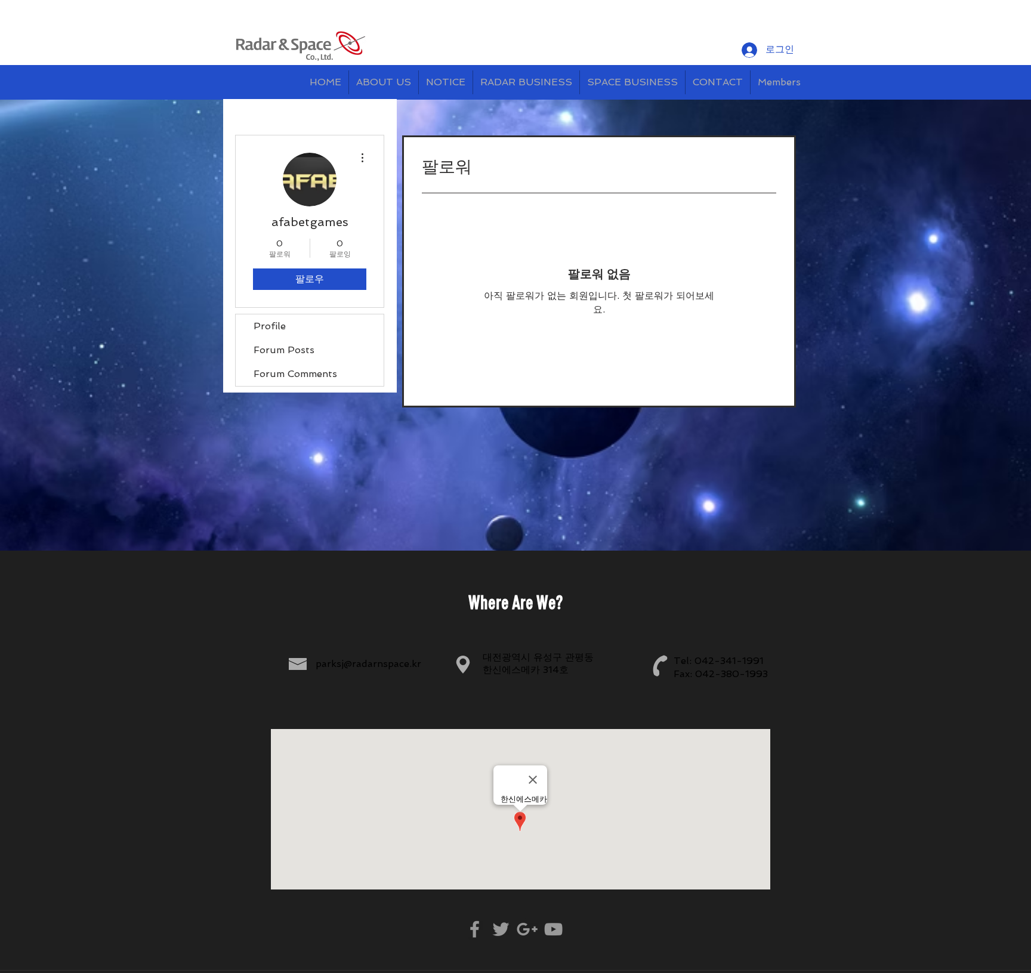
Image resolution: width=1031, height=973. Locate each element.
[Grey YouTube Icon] (553, 929)
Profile (270, 326)
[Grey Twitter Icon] (501, 929)
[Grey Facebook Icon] (475, 929)
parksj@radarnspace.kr (368, 663)
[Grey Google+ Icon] (527, 929)
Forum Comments (295, 373)
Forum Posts (284, 350)
